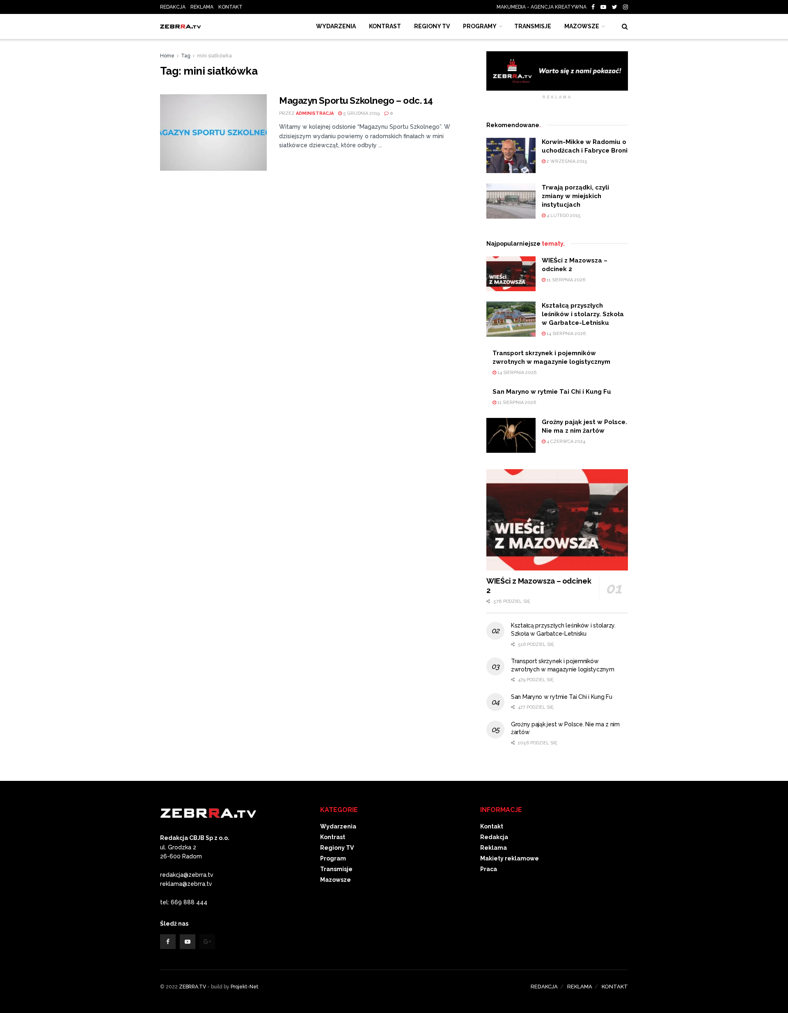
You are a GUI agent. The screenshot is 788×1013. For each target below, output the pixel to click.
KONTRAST (385, 26)
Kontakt (491, 826)
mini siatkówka (214, 56)
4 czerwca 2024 (565, 441)
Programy (480, 26)
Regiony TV (432, 26)
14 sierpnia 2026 (565, 333)
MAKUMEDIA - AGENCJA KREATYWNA (543, 7)
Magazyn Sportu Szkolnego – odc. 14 (356, 100)
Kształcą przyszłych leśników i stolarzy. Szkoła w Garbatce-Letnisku (583, 314)
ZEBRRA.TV (192, 987)
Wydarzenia (336, 26)
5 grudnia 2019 (361, 113)
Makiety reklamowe (509, 858)
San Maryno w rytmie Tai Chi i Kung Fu (551, 391)
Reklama (493, 847)
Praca (488, 869)
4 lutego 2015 (563, 215)
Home (167, 56)
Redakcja (494, 837)
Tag (185, 56)
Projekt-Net (244, 987)
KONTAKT (230, 7)
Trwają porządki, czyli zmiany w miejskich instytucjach (575, 196)
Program (333, 858)
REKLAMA (201, 7)
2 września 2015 (566, 161)
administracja (315, 113)
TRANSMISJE (532, 26)
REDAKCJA (173, 7)
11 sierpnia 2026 (565, 280)
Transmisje (336, 869)
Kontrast (332, 837)
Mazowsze (581, 26)
